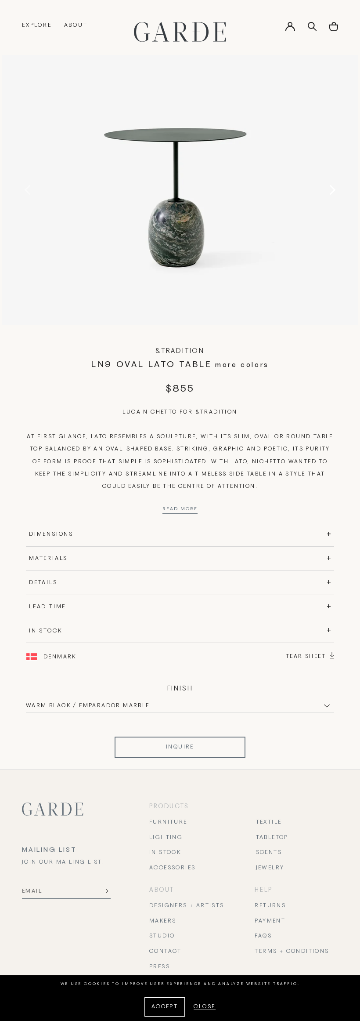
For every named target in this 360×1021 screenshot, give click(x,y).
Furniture (168, 822)
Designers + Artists (186, 905)
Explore (37, 25)
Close (205, 1007)
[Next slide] (331, 190)
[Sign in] (290, 29)
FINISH (180, 689)
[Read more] (180, 511)
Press (159, 967)
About (76, 25)
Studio (162, 936)
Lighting (166, 837)
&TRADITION (180, 351)
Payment (270, 921)
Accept (164, 1007)
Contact (165, 951)
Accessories (172, 868)
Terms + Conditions (292, 951)
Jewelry (270, 868)
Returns (270, 905)
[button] (333, 29)
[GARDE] (180, 32)
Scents (269, 852)
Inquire (180, 747)
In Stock (165, 852)
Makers (162, 921)
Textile (269, 822)
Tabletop (272, 837)
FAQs (263, 936)
